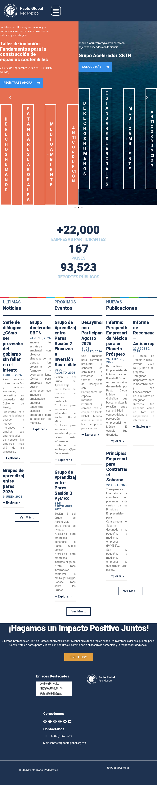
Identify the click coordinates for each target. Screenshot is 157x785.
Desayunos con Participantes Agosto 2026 (95, 333)
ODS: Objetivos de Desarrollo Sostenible (51, 693)
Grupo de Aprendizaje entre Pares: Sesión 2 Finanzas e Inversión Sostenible (66, 343)
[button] (56, 11)
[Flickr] (70, 721)
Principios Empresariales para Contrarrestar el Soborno (120, 467)
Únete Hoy (78, 657)
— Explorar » (11, 458)
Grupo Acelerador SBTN (41, 328)
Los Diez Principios (49, 683)
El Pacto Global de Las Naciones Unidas (51, 688)
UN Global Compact (118, 767)
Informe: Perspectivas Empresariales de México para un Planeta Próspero (120, 338)
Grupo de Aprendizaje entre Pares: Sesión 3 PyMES (66, 485)
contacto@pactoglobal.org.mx (67, 742)
